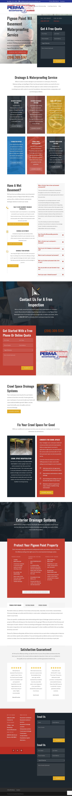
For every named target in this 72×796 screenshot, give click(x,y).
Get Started (13, 265)
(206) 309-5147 (17, 57)
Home (30, 6)
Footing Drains (29, 605)
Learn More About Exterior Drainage (36, 592)
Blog (60, 6)
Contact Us (32, 10)
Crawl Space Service (52, 6)
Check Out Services (17, 52)
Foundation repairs (25, 737)
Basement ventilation (25, 717)
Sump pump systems (25, 729)
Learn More (16, 126)
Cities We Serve (54, 1)
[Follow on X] (17, 750)
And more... (23, 740)
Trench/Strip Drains (15, 605)
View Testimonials (15, 243)
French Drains (42, 605)
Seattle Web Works (18, 794)
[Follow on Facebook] (13, 750)
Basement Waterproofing (40, 6)
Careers (62, 1)
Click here (56, 21)
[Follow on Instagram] (21, 750)
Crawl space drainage (25, 731)
